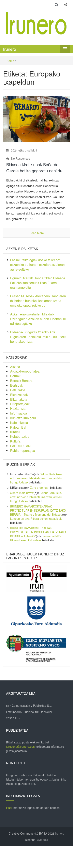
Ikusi (9, 808)
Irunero (9, 49)
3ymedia (42, 840)
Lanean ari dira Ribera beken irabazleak (36, 518)
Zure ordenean (39, 487)
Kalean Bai (18, 427)
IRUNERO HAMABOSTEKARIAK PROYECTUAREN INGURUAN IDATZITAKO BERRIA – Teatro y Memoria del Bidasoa (38, 510)
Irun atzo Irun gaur (23, 418)
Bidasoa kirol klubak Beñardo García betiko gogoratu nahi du (34, 167)
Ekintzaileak (19, 394)
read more (36, 233)
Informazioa (18, 413)
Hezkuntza (18, 408)
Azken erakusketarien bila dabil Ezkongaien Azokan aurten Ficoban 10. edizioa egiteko (38, 319)
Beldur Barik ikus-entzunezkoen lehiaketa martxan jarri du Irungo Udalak (36, 478)
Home (10, 61)
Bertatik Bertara (21, 380)
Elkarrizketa (18, 399)
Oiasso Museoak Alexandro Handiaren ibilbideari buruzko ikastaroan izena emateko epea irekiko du (38, 301)
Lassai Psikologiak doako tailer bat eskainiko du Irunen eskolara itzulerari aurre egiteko (37, 265)
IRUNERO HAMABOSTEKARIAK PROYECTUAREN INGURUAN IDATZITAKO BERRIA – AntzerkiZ (38, 532)
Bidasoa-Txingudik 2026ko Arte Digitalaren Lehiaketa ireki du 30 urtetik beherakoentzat (38, 337)
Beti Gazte (17, 390)
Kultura (15, 441)
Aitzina (15, 366)
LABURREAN (20, 445)
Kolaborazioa (19, 436)
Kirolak (15, 431)
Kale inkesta (19, 422)
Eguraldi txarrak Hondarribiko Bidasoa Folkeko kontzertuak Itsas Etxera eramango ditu (37, 283)
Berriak (15, 376)
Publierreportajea (22, 450)
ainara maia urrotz (22, 493)
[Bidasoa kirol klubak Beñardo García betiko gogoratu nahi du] (36, 118)
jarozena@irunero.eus (20, 746)
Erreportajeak (20, 403)
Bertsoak (16, 385)
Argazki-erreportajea (25, 371)
